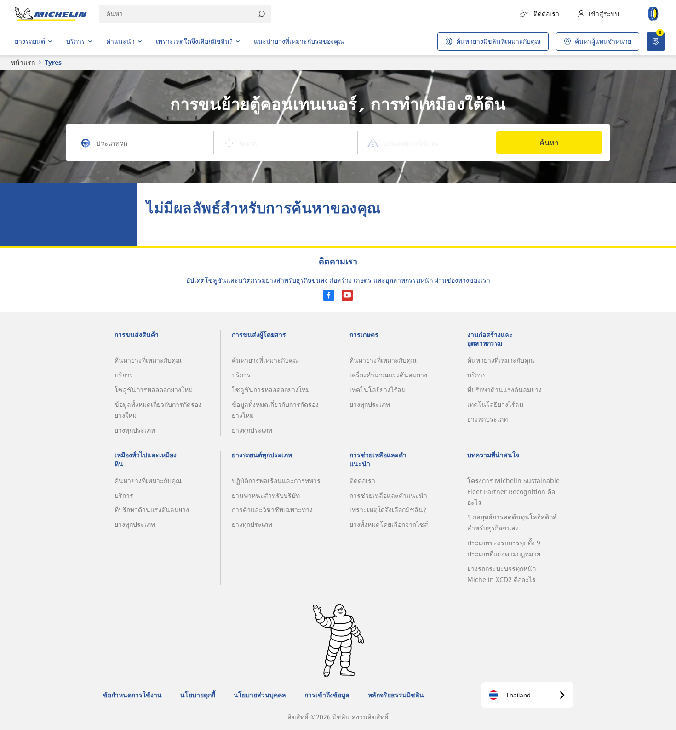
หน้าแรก (23, 62)
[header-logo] (51, 14)
